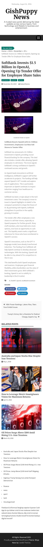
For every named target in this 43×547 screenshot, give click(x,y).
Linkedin (23, 293)
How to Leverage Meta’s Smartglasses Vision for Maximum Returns (20, 395)
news (5, 490)
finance (6, 486)
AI (9, 281)
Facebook (10, 289)
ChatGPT (13, 281)
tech (5, 498)
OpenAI (18, 281)
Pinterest (10, 293)
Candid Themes (24, 542)
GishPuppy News (22, 14)
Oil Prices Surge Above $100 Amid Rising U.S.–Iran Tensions (18, 433)
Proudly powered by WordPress (16, 540)
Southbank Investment (28, 281)
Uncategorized (9, 502)
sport (6, 494)
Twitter (23, 289)
